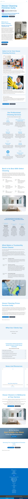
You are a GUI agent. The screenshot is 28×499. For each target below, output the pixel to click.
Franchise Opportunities (14, 485)
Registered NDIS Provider (11, 10)
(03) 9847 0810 (14, 471)
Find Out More (12, 386)
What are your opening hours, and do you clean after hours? (9, 353)
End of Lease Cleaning (14, 490)
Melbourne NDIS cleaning (18, 175)
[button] (14, 350)
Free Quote (7, 498)
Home (14, 484)
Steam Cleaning (14, 491)
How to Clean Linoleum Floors (12, 383)
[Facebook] (14, 475)
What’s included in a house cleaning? (6, 350)
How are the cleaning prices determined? (7, 356)
